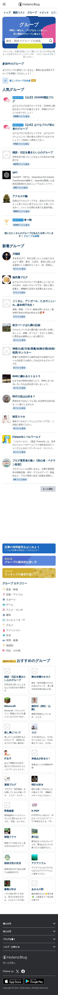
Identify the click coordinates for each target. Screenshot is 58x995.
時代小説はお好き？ (23, 396)
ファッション (13, 630)
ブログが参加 (21, 116)
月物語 (16, 253)
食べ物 (28, 219)
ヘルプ (49, 54)
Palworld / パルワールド (26, 436)
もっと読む (48, 488)
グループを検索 (31, 236)
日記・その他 (13, 650)
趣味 (8, 614)
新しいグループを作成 (20, 80)
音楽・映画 (12, 589)
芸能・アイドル (14, 594)
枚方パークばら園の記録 (27, 325)
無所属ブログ (20, 277)
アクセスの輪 (20, 196)
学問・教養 (12, 640)
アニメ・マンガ (14, 609)
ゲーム (9, 604)
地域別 (9, 645)
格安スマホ (18, 416)
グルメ (9, 624)
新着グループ (13, 246)
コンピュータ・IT (15, 619)
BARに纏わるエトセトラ (26, 376)
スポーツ (11, 599)
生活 (8, 635)
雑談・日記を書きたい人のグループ (32, 152)
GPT (15, 172)
